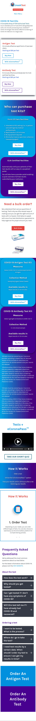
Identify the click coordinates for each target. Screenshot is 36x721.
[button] (18, 10)
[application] (18, 442)
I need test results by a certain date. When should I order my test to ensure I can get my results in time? (16, 652)
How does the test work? (16, 578)
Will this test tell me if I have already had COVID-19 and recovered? (15, 609)
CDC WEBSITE (18, 566)
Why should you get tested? (13, 585)
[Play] (4, 449)
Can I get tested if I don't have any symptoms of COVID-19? (16, 596)
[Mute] (29, 449)
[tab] (18, 577)
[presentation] (17, 537)
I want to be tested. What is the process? (14, 630)
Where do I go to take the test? (14, 639)
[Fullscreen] (31, 449)
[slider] (16, 448)
